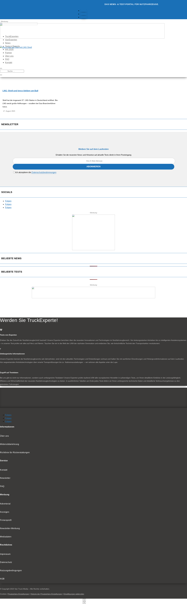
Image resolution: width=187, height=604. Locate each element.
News (7, 43)
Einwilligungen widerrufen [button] (74, 594)
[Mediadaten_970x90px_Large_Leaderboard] (82, 38)
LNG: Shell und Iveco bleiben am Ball (20, 91)
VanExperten (11, 40)
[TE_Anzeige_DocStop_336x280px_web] (93, 249)
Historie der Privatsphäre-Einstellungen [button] (46, 594)
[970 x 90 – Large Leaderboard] (93, 297)
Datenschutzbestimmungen (43, 172)
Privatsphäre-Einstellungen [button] (18, 594)
